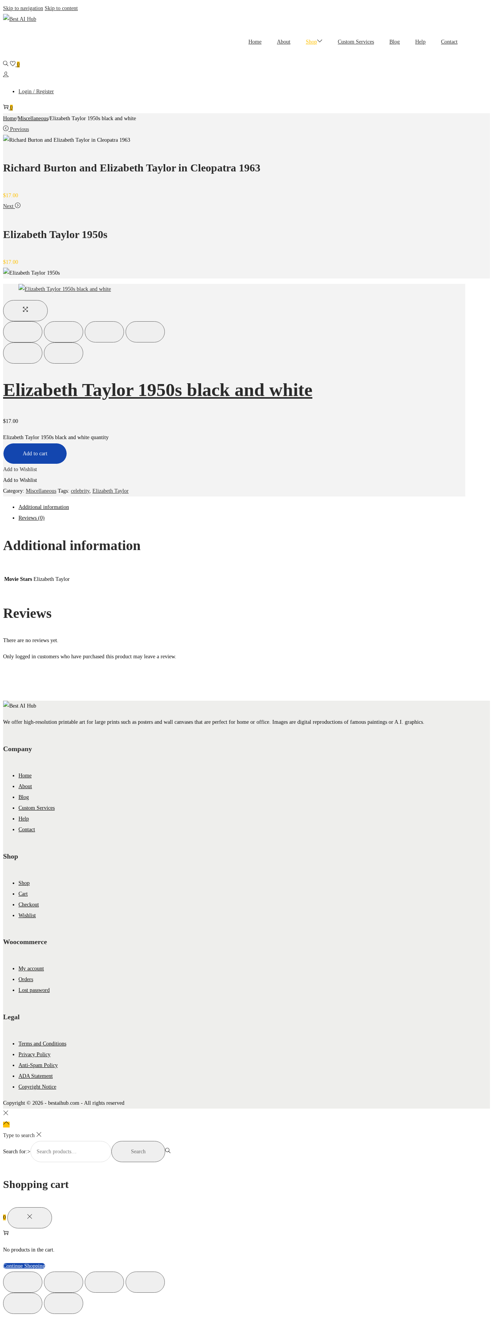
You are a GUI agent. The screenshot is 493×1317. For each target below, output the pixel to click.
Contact (26, 829)
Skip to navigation (23, 8)
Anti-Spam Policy (38, 1065)
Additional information (43, 507)
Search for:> (16, 1151)
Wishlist (27, 915)
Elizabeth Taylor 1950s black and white (157, 389)
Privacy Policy (34, 1054)
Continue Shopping (24, 1266)
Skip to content (61, 8)
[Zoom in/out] (145, 331)
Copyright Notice (37, 1087)
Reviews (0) (31, 518)
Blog (23, 797)
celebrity (80, 491)
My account (31, 968)
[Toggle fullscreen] (104, 331)
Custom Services (36, 808)
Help (23, 819)
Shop (24, 883)
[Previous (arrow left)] (22, 353)
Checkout (28, 905)
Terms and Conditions (42, 1044)
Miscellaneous (33, 118)
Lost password (34, 990)
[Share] (63, 331)
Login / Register (36, 91)
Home (9, 118)
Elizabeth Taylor (110, 491)
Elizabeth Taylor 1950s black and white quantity (56, 437)
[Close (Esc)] (22, 331)
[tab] (241, 507)
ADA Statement (35, 1076)
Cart (23, 894)
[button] (20, 469)
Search (138, 1151)
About (25, 786)
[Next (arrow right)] (63, 353)
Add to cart (35, 453)
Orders (25, 979)
